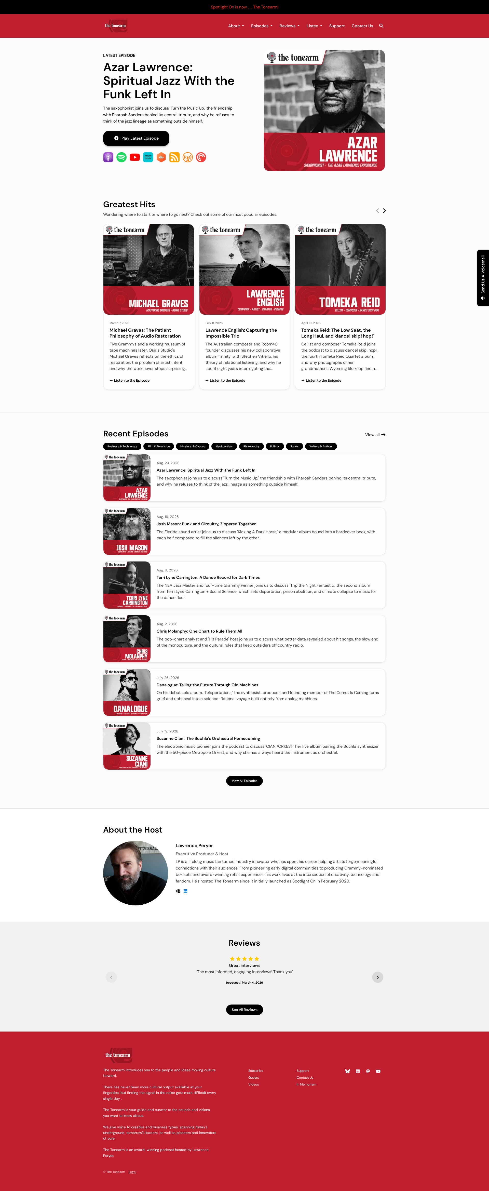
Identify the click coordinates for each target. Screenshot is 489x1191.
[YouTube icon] (378, 1071)
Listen (313, 26)
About (234, 26)
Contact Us (362, 26)
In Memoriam (306, 1084)
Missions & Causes (192, 446)
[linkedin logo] (185, 891)
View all (373, 434)
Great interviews (244, 965)
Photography (251, 446)
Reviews (288, 26)
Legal (132, 1172)
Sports (294, 446)
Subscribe (255, 1070)
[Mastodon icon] (368, 1071)
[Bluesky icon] (347, 1071)
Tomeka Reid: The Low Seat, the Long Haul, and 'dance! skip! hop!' (337, 333)
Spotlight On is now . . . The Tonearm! (244, 7)
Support (337, 26)
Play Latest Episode (140, 138)
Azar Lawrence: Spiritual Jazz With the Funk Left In (169, 80)
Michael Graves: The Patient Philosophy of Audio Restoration (145, 333)
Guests (253, 1077)
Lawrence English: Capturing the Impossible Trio (241, 333)
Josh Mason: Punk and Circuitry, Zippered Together (206, 524)
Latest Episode (119, 55)
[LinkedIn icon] (357, 1071)
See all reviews (244, 1009)
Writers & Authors (321, 446)
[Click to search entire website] (381, 26)
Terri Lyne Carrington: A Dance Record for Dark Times (208, 577)
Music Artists (224, 446)
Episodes (260, 26)
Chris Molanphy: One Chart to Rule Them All (199, 631)
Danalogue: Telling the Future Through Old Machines (207, 685)
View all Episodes (244, 781)
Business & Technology (122, 446)
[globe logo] (179, 891)
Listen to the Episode (132, 380)
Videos (253, 1084)
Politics (275, 446)
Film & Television (159, 446)
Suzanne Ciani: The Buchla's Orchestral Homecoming (208, 738)
